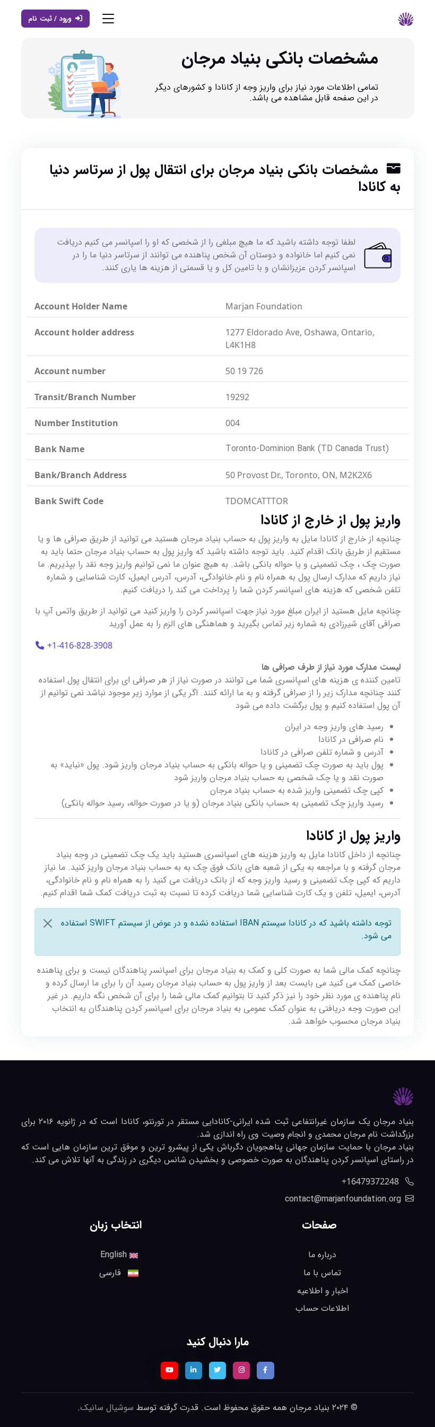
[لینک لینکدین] (193, 1370)
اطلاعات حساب (322, 1308)
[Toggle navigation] (108, 18)
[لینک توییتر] (217, 1370)
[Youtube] (169, 1370)
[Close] (47, 923)
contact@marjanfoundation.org (343, 1199)
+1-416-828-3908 (78, 645)
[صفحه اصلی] (406, 19)
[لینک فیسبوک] (265, 1370)
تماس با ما (322, 1272)
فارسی (111, 1272)
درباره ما (322, 1254)
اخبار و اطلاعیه (322, 1291)
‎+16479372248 (371, 1181)
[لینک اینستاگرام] (241, 1370)
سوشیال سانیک (107, 1407)
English (114, 1254)
